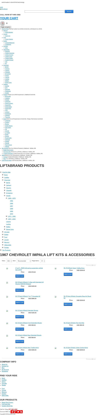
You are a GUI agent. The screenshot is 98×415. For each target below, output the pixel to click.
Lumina (7, 79)
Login (1, 7)
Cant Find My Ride (6, 160)
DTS (6, 87)
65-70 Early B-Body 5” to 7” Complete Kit (27, 296)
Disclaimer (5, 371)
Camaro (7, 68)
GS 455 (7, 131)
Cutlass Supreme (9, 53)
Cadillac (5, 84)
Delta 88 (7, 51)
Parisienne (8, 113)
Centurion (7, 120)
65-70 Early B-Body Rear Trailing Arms (27, 347)
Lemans (7, 112)
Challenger (8, 44)
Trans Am (7, 117)
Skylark (7, 141)
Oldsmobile (6, 49)
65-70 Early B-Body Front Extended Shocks (28, 323)
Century (7, 122)
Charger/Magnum (9, 42)
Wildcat (7, 146)
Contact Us (5, 366)
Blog (4, 158)
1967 (11, 206)
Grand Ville (8, 108)
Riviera (7, 136)
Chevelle (7, 72)
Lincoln (5, 34)
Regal (6, 134)
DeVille (7, 86)
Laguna (7, 77)
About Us (4, 364)
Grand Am (7, 101)
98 (6, 63)
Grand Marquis (9, 32)
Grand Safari (8, 106)
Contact (5, 157)
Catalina (7, 98)
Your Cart (9, 18)
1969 (11, 211)
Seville (7, 93)
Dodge (5, 41)
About (3, 155)
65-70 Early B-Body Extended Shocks (26, 310)
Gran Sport (8, 127)
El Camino (8, 74)
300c (6, 48)
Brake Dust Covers (8, 150)
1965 (11, 201)
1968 (11, 208)
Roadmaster (8, 138)
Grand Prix (8, 105)
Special (7, 143)
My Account (5, 369)
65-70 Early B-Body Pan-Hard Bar (74, 323)
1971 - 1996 (12, 216)
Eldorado (7, 89)
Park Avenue (8, 145)
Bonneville (8, 96)
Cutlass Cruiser (9, 55)
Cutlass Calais (9, 58)
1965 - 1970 (12, 198)
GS (6, 129)
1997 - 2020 (12, 219)
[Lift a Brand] (3, 9)
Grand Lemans (9, 103)
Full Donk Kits (7, 151)
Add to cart (19, 276)
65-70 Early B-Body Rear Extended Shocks (28, 335)
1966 (11, 203)
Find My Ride (5, 29)
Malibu (7, 81)
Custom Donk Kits (8, 153)
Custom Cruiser (9, 60)
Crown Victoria (9, 39)
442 (6, 61)
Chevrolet (6, 65)
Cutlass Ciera (8, 56)
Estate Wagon (8, 126)
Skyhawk (7, 139)
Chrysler (5, 46)
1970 (11, 214)
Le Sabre (7, 132)
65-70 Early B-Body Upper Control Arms (76, 347)
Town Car (7, 36)
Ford (4, 37)
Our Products (5, 148)
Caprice (7, 70)
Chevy (4, 381)
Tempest (7, 115)
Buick (4, 119)
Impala (7, 75)
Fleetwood (8, 91)
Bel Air (7, 67)
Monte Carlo (8, 82)
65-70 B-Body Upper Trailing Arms (74, 268)
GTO (6, 110)
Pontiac (5, 94)
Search (69, 11)
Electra (7, 124)
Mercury (5, 30)
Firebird (7, 100)
